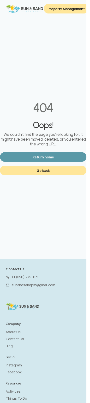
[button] (22, 277)
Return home (43, 157)
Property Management (66, 8)
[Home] (23, 306)
